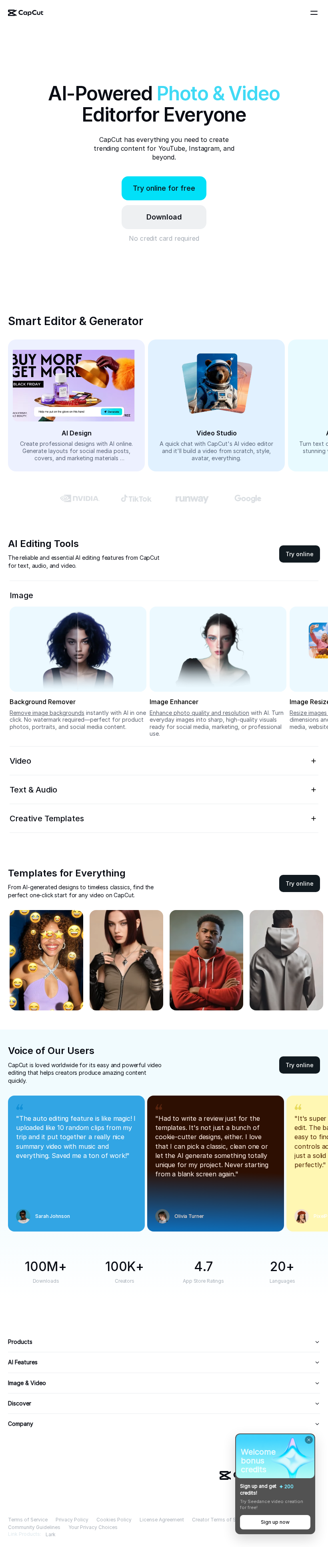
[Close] (309, 1440)
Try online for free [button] (164, 188)
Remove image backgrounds (47, 712)
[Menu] (315, 13)
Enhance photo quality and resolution (199, 712)
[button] (164, 217)
